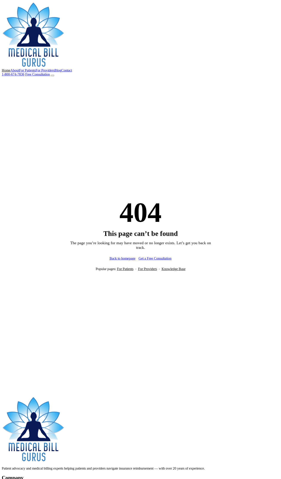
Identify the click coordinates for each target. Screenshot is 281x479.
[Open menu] (52, 75)
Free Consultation (37, 74)
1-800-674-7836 (13, 74)
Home (6, 70)
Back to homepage (122, 258)
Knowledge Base (174, 269)
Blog (57, 70)
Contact (66, 70)
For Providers (45, 70)
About (14, 70)
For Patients (27, 70)
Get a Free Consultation (155, 258)
